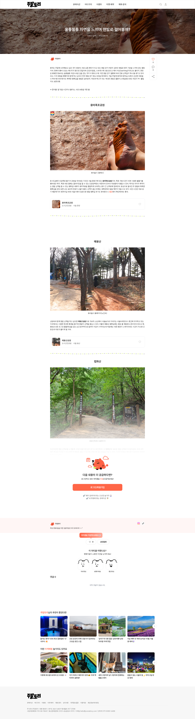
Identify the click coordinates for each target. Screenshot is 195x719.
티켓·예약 (110, 4)
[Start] (165, 4)
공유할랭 (103, 542)
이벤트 (99, 4)
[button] (97, 204)
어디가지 (88, 4)
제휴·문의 (122, 4)
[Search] (160, 4)
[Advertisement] (97, 230)
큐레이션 (76, 4)
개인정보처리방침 (93, 703)
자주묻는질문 (74, 703)
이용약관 (83, 703)
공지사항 (65, 703)
